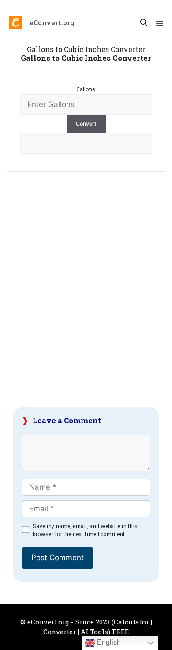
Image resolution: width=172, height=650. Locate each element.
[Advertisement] (86, 295)
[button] (143, 22)
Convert (86, 123)
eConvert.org (52, 22)
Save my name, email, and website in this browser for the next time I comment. (85, 529)
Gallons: (86, 88)
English (108, 642)
